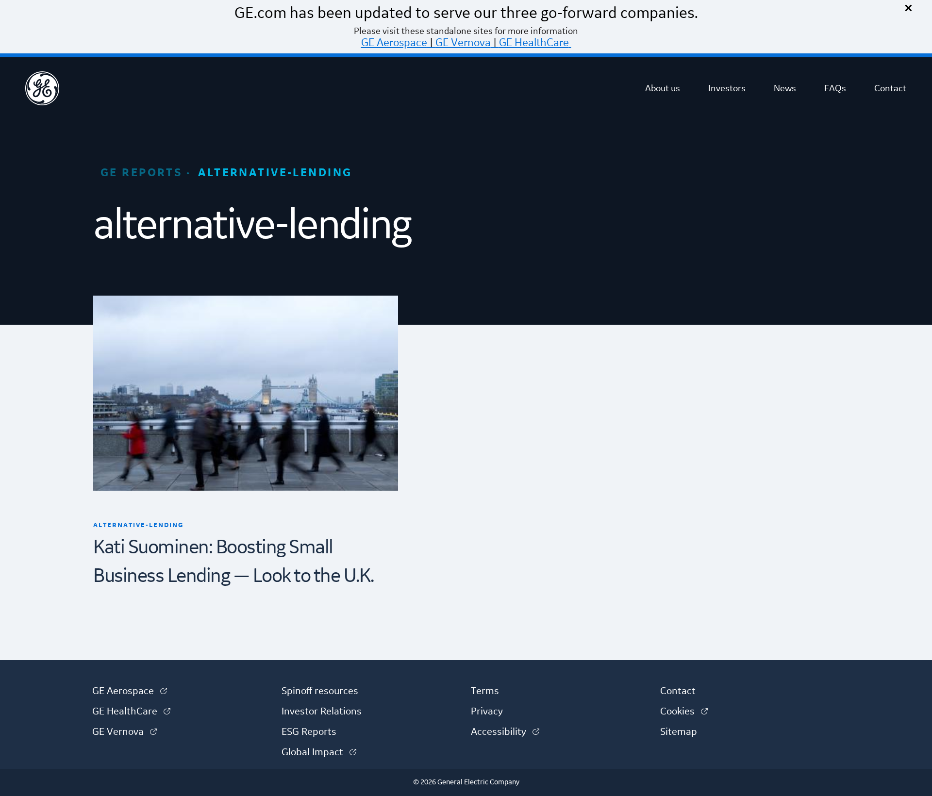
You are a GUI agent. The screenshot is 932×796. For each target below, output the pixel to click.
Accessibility (505, 732)
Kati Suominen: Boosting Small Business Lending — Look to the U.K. (233, 562)
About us (662, 88)
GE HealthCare (534, 43)
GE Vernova (463, 43)
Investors (727, 88)
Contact (890, 88)
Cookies (684, 711)
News (785, 88)
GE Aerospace (394, 43)
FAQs (835, 88)
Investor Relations (322, 711)
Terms (485, 691)
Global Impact (319, 752)
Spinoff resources (320, 691)
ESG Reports (309, 732)
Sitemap (678, 732)
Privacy (487, 711)
